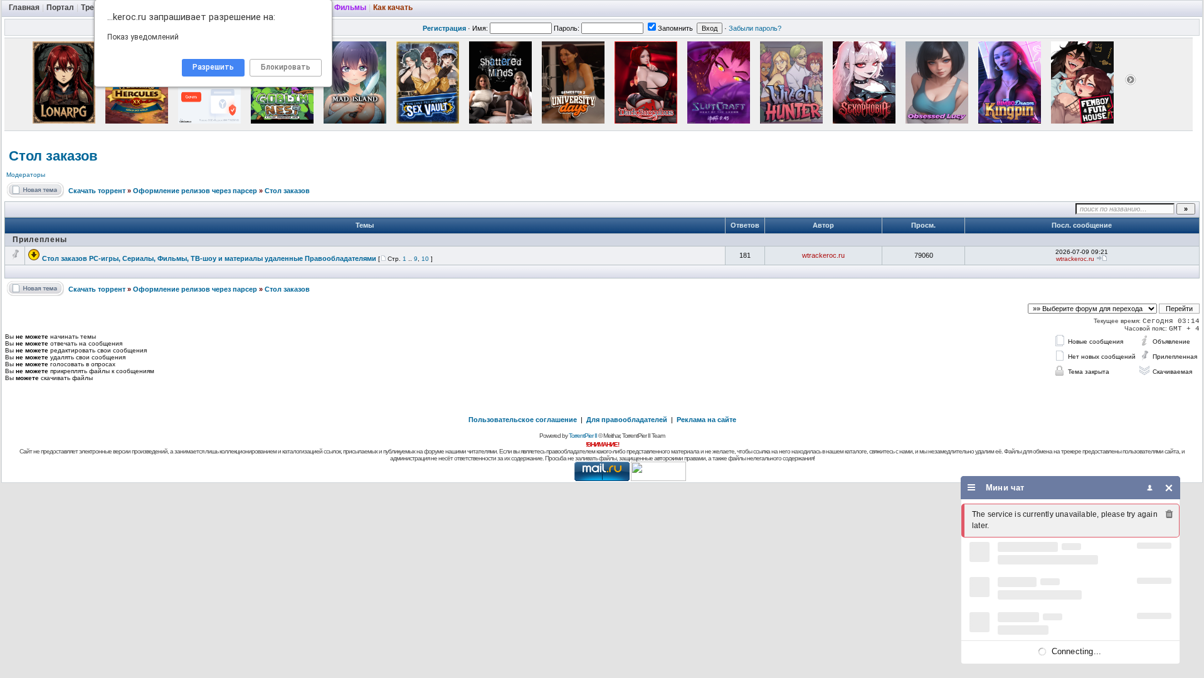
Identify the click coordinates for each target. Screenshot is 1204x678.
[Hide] (1169, 487)
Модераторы (25, 174)
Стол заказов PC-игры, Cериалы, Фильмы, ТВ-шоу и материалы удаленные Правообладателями (209, 258)
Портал (60, 7)
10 (425, 258)
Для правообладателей (626, 419)
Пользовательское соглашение (522, 419)
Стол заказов (53, 156)
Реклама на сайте (706, 419)
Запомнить (675, 28)
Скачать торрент (96, 190)
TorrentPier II (583, 435)
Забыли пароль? (755, 28)
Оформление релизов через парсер (195, 190)
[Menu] (972, 487)
